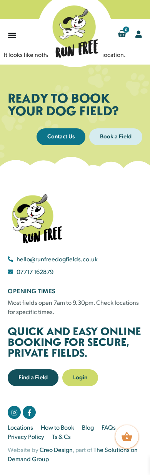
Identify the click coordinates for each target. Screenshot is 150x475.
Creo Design (56, 449)
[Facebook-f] (29, 412)
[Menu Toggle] (12, 34)
